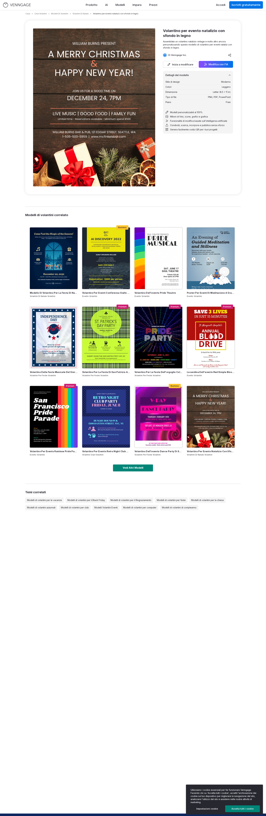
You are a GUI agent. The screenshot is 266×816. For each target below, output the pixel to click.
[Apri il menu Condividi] (229, 55)
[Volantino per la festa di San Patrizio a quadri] (106, 337)
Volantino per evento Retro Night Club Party (106, 451)
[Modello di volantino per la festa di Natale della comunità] (54, 258)
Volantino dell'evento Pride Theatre (155, 292)
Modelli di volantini (59, 13)
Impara (137, 4)
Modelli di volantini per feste (171, 500)
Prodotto (91, 4)
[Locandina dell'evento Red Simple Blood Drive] (211, 337)
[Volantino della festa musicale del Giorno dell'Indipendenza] (54, 337)
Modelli (120, 4)
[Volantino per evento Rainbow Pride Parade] (54, 417)
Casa (28, 13)
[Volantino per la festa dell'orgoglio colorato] (158, 337)
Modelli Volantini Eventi (106, 507)
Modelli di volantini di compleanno (179, 507)
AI (106, 4)
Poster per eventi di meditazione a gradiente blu (211, 292)
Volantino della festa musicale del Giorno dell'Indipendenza (54, 372)
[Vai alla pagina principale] (17, 5)
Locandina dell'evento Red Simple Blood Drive (211, 372)
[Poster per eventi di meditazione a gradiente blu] (211, 258)
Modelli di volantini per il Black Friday (86, 500)
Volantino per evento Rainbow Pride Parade (54, 451)
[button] (180, 64)
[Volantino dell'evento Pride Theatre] (158, 258)
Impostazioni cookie (207, 808)
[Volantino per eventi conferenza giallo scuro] (106, 258)
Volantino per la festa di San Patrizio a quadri (106, 372)
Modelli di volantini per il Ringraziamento (131, 500)
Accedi (220, 4)
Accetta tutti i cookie (243, 808)
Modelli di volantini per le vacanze (44, 500)
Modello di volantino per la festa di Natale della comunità (54, 292)
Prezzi (153, 4)
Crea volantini (40, 13)
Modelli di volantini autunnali (41, 507)
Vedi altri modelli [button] (133, 467)
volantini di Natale (81, 13)
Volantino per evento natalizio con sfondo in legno (211, 451)
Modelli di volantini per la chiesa (207, 500)
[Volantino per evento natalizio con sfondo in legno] (211, 417)
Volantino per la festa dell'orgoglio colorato (158, 372)
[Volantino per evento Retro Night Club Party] (106, 417)
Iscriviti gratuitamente (246, 4)
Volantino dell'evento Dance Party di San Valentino (158, 451)
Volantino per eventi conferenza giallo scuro (106, 292)
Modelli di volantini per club (75, 507)
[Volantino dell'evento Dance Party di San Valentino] (158, 417)
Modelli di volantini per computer (139, 507)
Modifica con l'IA (218, 64)
